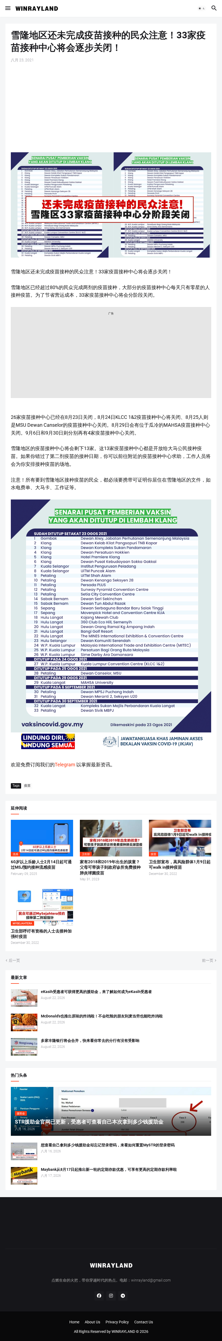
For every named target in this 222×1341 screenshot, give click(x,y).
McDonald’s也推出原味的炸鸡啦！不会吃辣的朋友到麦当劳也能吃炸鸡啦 (102, 1016)
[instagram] (111, 1296)
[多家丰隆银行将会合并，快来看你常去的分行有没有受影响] (24, 1047)
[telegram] (123, 1296)
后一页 (14, 960)
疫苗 (27, 785)
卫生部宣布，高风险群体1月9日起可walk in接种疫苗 (180, 864)
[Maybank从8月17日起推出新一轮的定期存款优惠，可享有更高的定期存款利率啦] (24, 1176)
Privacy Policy (117, 1322)
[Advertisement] (111, 107)
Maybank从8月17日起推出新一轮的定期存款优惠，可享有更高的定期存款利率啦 (109, 1169)
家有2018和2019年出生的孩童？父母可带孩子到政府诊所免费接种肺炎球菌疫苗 (110, 867)
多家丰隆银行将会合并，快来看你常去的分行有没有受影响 (90, 1040)
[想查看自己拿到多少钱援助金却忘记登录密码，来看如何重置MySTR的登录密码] (24, 1151)
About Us (92, 1322)
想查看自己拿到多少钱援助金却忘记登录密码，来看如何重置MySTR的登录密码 (108, 1145)
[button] (7, 8)
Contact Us (143, 1322)
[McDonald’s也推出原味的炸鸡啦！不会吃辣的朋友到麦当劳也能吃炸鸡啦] (24, 1022)
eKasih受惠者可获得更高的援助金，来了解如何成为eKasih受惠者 (96, 991)
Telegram (65, 764)
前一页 (207, 960)
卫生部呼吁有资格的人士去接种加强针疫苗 (41, 934)
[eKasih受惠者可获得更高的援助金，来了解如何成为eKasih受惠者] (24, 998)
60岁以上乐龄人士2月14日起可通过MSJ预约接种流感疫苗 (41, 864)
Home (74, 1322)
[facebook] (99, 1296)
